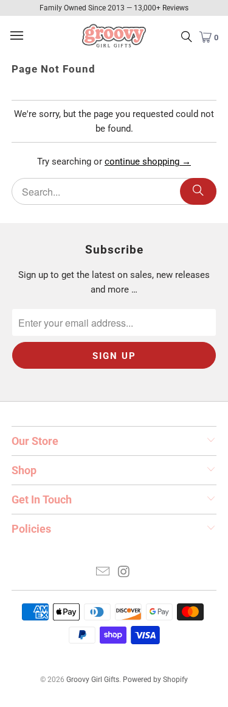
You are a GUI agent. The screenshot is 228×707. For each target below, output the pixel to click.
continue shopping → (148, 161)
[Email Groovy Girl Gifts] (103, 572)
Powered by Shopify (155, 679)
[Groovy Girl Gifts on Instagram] (124, 572)
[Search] (198, 191)
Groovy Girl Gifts (92, 679)
